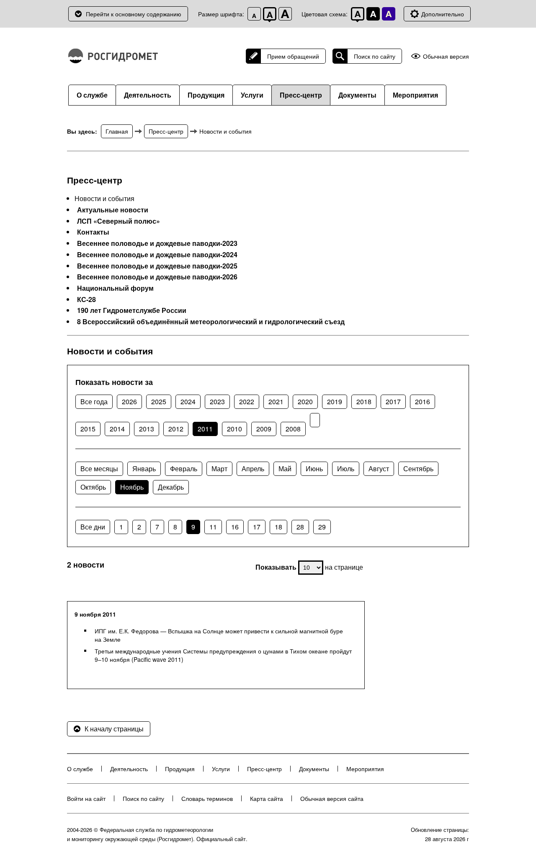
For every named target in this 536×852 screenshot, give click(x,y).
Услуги (252, 95)
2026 (129, 401)
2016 (422, 401)
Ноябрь (132, 487)
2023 (217, 401)
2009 (263, 429)
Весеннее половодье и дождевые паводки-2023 (157, 243)
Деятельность (147, 95)
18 (278, 527)
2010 (234, 429)
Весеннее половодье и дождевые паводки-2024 (157, 254)
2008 (293, 429)
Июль (345, 468)
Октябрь (93, 487)
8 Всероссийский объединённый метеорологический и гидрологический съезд (211, 321)
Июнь (314, 468)
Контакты (93, 232)
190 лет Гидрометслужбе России (131, 310)
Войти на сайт (86, 798)
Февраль (183, 468)
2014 (117, 429)
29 (322, 527)
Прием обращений (293, 56)
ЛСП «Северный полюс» (118, 221)
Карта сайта (266, 798)
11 (213, 527)
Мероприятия (415, 95)
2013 (146, 429)
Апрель (253, 468)
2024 (188, 401)
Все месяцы (99, 468)
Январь (144, 468)
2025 (158, 401)
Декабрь (171, 487)
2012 (175, 429)
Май (284, 468)
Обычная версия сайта (331, 798)
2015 (87, 429)
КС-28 (86, 299)
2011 (205, 429)
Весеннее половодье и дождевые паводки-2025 (157, 266)
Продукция (206, 95)
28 (300, 527)
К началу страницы (114, 728)
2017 (393, 401)
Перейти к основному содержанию (133, 14)
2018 (363, 401)
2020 (305, 401)
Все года (94, 401)
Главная (117, 131)
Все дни (92, 527)
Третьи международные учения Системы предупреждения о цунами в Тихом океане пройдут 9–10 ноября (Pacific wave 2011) (223, 655)
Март (219, 468)
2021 (275, 401)
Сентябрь (418, 468)
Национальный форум (115, 288)
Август (378, 468)
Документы (357, 95)
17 (256, 527)
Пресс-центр (301, 95)
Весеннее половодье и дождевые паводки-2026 (157, 276)
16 (235, 527)
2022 (246, 401)
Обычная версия (446, 56)
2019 (334, 401)
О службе (92, 95)
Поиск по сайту (374, 56)
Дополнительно (442, 14)
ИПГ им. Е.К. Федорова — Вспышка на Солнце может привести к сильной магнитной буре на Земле (219, 635)
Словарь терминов (207, 798)
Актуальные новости (112, 209)
